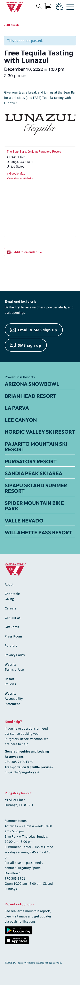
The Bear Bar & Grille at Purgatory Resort (34, 151)
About (9, 584)
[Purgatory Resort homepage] (15, 7)
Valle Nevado (24, 520)
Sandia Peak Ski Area (33, 473)
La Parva (17, 408)
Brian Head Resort (30, 396)
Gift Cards (12, 627)
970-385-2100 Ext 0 (19, 762)
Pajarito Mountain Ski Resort (36, 447)
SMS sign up (29, 345)
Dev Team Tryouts (17, 276)
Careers (10, 608)
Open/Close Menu (70, 7)
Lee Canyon (21, 420)
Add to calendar (25, 252)
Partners (11, 645)
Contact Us (13, 617)
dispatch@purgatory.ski (22, 772)
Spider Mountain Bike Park (34, 506)
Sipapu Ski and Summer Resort (36, 488)
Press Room (13, 636)
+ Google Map (16, 173)
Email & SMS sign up (37, 329)
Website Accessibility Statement (14, 699)
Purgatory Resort (31, 461)
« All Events (11, 25)
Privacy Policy (15, 655)
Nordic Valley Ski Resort (40, 432)
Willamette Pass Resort (38, 532)
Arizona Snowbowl (32, 384)
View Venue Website (20, 178)
